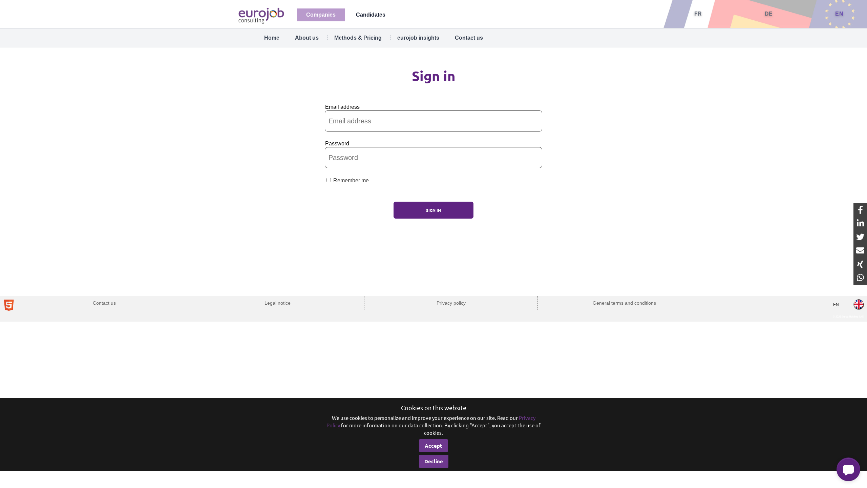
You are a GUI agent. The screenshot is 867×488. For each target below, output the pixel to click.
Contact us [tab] (469, 38)
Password (337, 143)
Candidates (370, 15)
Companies (321, 15)
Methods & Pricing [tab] (358, 38)
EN (839, 14)
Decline (433, 461)
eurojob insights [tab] (418, 38)
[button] (848, 469)
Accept (433, 445)
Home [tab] (271, 38)
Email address (342, 107)
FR (698, 14)
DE (769, 14)
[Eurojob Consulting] (260, 15)
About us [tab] (307, 38)
